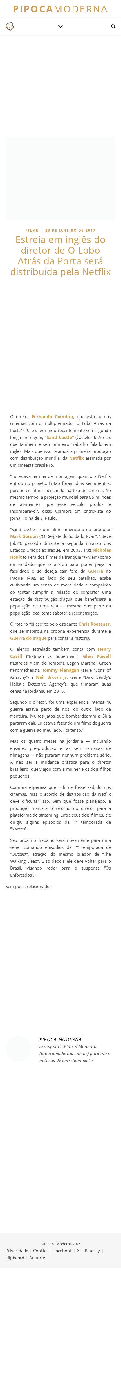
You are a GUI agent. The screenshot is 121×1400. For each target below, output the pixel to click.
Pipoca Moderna (60, 1039)
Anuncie (37, 1257)
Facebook (62, 1250)
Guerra (95, 571)
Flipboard (15, 1257)
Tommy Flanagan (60, 670)
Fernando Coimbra (52, 416)
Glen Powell (97, 656)
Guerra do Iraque (28, 638)
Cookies (40, 1250)
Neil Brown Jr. (52, 677)
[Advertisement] (60, 345)
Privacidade (17, 1250)
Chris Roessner (94, 624)
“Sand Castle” (59, 437)
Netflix (76, 458)
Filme (32, 230)
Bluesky (92, 1250)
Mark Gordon (24, 536)
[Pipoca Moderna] (10, 26)
